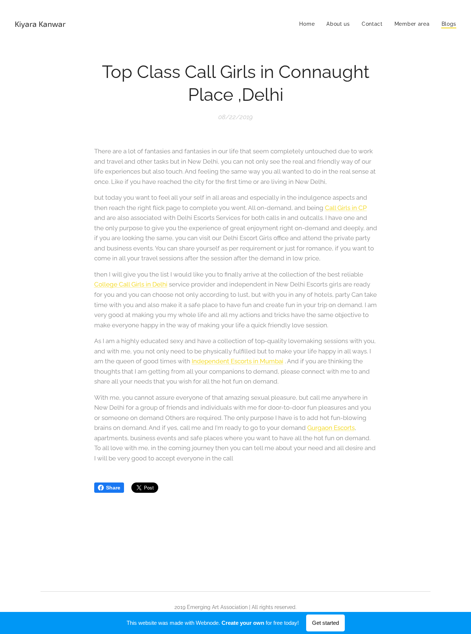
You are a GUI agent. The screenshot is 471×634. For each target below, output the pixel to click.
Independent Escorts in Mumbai (237, 361)
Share (113, 488)
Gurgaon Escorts (331, 427)
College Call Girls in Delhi (130, 284)
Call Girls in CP (346, 207)
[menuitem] (309, 24)
